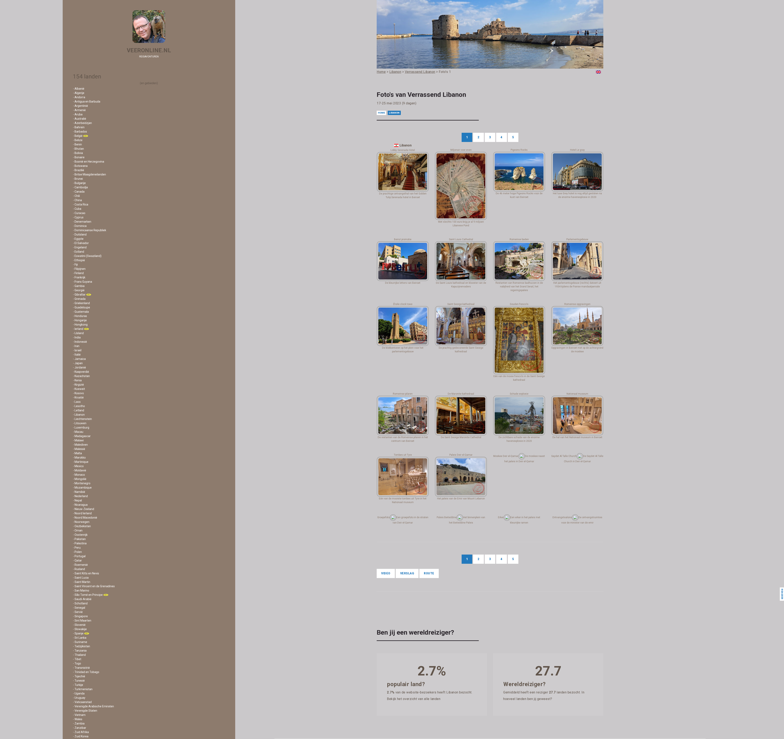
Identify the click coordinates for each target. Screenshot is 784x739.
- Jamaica (79, 359)
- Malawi (78, 440)
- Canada (79, 191)
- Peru (77, 547)
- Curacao (79, 213)
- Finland (78, 273)
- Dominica (80, 226)
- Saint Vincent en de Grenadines (94, 586)
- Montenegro (81, 483)
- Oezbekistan (82, 526)
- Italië (77, 354)
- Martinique (80, 461)
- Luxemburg (81, 427)
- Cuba (77, 208)
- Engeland (80, 247)
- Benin (77, 144)
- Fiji (75, 264)
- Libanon (79, 414)
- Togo (77, 663)
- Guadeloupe (81, 307)
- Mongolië (79, 479)
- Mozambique (82, 487)
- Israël (77, 350)
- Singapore (80, 616)
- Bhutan (78, 148)
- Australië (79, 118)
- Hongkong (80, 324)
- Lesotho (79, 406)
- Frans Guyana (82, 281)
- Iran (76, 346)
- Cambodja (80, 187)
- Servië (78, 612)
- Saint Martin (81, 582)
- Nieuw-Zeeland (83, 509)
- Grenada (79, 298)
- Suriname (80, 642)
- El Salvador (81, 243)
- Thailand (79, 654)
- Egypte (78, 238)
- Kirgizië (78, 384)
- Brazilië (78, 170)
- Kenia (77, 380)
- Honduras (80, 316)
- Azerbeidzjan (82, 123)
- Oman (77, 530)
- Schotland (80, 603)
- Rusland (79, 569)
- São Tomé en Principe (88, 594)
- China (77, 200)
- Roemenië (80, 564)
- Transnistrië (81, 667)
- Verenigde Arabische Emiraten (93, 706)
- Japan (78, 363)
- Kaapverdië (81, 371)
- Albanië (78, 88)
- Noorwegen (81, 522)
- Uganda (79, 693)
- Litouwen (79, 423)
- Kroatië (78, 397)
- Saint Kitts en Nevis (86, 573)
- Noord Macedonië (85, 517)
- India (77, 337)
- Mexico (78, 466)
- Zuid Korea (80, 736)
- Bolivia (78, 153)
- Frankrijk (79, 277)
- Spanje (78, 633)
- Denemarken (82, 221)
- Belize (77, 140)
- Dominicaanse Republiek (89, 230)
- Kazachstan (81, 376)
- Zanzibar (79, 727)
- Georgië (79, 290)
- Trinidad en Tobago (86, 672)
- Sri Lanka (79, 637)
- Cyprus (78, 217)
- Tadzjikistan (81, 646)
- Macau (78, 431)
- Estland (78, 251)
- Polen (77, 552)
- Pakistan (79, 539)
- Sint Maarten (82, 620)
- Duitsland (80, 234)
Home (381, 113)
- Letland (78, 410)
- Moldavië (79, 470)
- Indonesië (80, 341)
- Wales (77, 719)
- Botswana (80, 165)
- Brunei (78, 178)
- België (77, 135)
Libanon (394, 113)
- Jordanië (79, 367)
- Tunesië (79, 680)
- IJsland (78, 333)
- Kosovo (78, 393)
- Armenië (79, 110)
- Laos (77, 401)
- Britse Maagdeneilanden (89, 174)
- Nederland (80, 496)
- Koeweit (79, 389)
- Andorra (79, 97)
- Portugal (79, 556)
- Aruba (77, 114)
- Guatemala (81, 311)
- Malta (77, 453)
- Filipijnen (79, 268)
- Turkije (78, 685)
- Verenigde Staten (85, 710)
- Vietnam (79, 715)
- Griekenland (81, 303)
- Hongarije (80, 320)
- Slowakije (80, 629)
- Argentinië (80, 105)
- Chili (76, 196)
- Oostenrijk (80, 534)
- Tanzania (80, 650)
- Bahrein (79, 127)
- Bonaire (79, 157)
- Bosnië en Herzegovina (88, 161)
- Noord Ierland (82, 513)
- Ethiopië (79, 260)
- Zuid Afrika (81, 732)
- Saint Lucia (81, 577)
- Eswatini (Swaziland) (87, 256)
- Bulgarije (79, 183)
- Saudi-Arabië (82, 599)
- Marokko (79, 457)
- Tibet (77, 659)
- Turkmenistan (82, 689)
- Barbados (80, 131)
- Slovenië (79, 624)
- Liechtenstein (82, 419)
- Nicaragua (80, 504)
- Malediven (80, 444)
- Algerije (78, 93)
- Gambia (79, 286)
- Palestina (80, 543)
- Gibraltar (79, 294)
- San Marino (81, 590)
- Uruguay (79, 697)
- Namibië (79, 491)
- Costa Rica (80, 204)
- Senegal (79, 607)
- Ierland (78, 328)
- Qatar (77, 560)
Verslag (407, 573)
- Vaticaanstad (82, 702)
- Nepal (77, 500)
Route (429, 573)
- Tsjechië (79, 676)
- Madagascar (82, 436)
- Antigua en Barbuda (86, 101)
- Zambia (79, 723)
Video (385, 573)
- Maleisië (79, 449)
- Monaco (79, 474)
